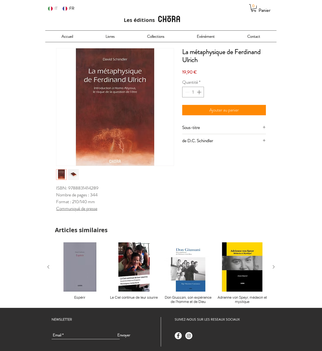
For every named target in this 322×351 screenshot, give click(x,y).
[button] (253, 8)
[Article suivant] (274, 267)
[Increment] (199, 92)
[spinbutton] (193, 92)
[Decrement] (187, 92)
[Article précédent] (48, 267)
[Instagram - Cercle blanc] (188, 335)
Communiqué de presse (76, 208)
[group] (161, 273)
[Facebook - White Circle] (178, 335)
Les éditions (139, 20)
